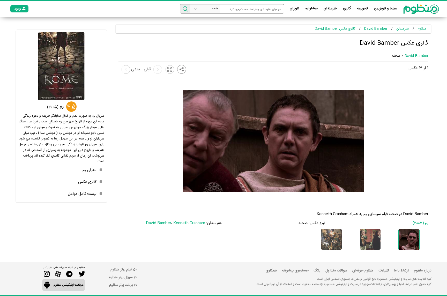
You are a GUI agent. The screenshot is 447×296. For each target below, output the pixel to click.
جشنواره (311, 8)
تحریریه (362, 8)
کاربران (294, 8)
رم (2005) (420, 223)
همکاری (271, 271)
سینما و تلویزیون (385, 8)
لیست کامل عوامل (82, 194)
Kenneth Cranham (189, 223)
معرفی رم (89, 170)
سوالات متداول (336, 271)
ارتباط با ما (401, 271)
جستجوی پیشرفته (295, 271)
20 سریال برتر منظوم (123, 277)
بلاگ (317, 271)
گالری (347, 8)
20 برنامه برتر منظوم (123, 285)
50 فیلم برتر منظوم (123, 270)
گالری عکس (87, 182)
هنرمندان (330, 8)
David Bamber (416, 56)
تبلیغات (383, 271)
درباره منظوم (422, 271)
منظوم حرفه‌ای (362, 271)
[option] (409, 239)
